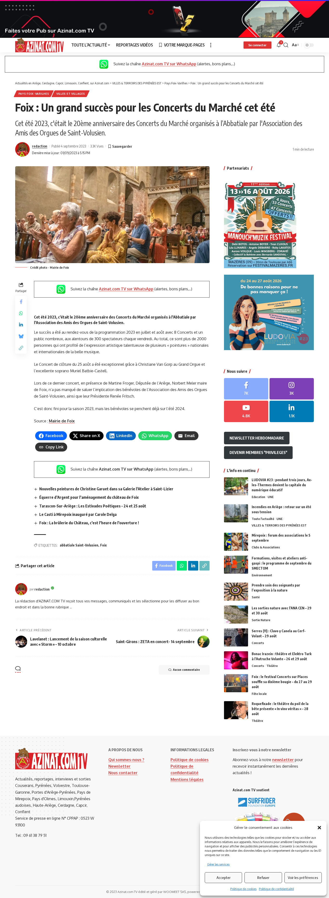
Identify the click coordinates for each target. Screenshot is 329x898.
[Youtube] (246, 411)
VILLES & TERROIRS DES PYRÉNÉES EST (279, 525)
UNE (271, 497)
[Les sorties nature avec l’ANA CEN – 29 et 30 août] (236, 614)
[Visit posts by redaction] (22, 149)
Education (258, 497)
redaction (39, 146)
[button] (319, 827)
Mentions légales (187, 779)
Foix (103, 545)
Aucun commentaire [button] (186, 670)
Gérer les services (218, 864)
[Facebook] (246, 388)
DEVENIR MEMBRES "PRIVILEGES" (258, 452)
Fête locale (259, 694)
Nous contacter (123, 772)
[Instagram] (292, 388)
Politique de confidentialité (276, 889)
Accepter (223, 877)
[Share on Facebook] (21, 302)
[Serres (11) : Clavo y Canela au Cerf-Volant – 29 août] (236, 637)
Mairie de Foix (62, 421)
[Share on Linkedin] (21, 325)
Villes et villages (70, 93)
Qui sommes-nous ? (126, 759)
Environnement (262, 575)
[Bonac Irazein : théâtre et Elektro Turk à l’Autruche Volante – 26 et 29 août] (236, 660)
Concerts (258, 643)
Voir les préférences (303, 877)
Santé (256, 597)
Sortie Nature (261, 620)
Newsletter (119, 766)
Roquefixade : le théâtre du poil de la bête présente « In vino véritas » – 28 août (280, 709)
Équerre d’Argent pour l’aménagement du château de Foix (89, 497)
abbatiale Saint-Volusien (79, 545)
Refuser (263, 877)
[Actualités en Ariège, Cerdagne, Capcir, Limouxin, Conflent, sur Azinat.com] (39, 45)
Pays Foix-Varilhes (34, 93)
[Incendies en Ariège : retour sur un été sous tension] (236, 513)
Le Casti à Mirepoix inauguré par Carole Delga (78, 514)
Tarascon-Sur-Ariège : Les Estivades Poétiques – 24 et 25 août (92, 506)
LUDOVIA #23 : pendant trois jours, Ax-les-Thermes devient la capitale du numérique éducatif (282, 485)
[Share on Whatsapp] (21, 313)
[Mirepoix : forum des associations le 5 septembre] (236, 542)
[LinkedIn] (292, 411)
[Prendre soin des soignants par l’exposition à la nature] (236, 592)
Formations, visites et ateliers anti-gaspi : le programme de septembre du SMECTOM (281, 563)
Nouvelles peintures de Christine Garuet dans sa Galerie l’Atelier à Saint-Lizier (106, 488)
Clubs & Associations (266, 547)
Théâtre (272, 666)
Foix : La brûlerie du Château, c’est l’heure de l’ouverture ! (89, 522)
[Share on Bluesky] (21, 336)
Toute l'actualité (263, 519)
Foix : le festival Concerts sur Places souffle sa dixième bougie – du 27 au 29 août (282, 682)
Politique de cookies (243, 889)
